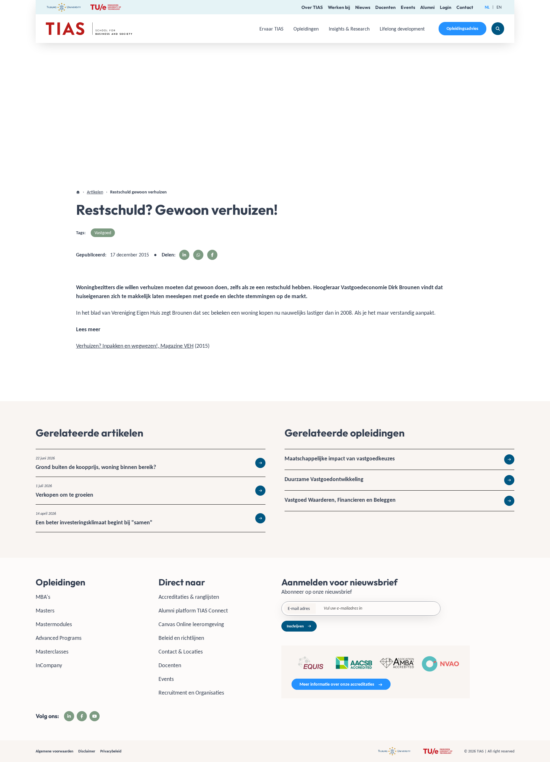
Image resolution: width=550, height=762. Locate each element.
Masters (45, 610)
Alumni (427, 7)
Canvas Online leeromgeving (191, 624)
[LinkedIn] (69, 716)
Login (445, 7)
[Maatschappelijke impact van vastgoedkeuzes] (399, 459)
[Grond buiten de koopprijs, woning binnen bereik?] (150, 463)
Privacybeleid (110, 751)
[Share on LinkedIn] (184, 255)
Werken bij (339, 7)
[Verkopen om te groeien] (150, 490)
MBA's (43, 596)
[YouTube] (94, 716)
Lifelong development (402, 29)
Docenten (385, 7)
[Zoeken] (497, 28)
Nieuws (362, 7)
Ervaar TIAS (271, 29)
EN (499, 7)
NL (487, 7)
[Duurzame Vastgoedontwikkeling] (399, 480)
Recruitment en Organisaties (191, 692)
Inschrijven (295, 626)
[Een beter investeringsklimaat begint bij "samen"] (150, 518)
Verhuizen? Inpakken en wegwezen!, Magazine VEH (135, 345)
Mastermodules (54, 624)
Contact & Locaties (181, 651)
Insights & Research (349, 29)
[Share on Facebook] (212, 255)
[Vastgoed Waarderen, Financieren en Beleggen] (399, 501)
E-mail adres (299, 608)
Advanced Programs (58, 637)
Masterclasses (52, 651)
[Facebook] (82, 716)
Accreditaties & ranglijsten (189, 596)
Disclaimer (86, 751)
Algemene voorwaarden (54, 751)
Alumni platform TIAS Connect (193, 610)
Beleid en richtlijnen (181, 637)
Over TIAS (312, 7)
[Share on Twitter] (198, 255)
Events (408, 7)
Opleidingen (306, 29)
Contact (464, 7)
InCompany (49, 665)
